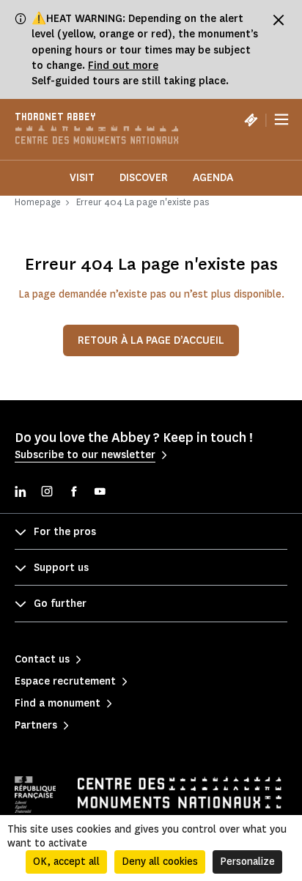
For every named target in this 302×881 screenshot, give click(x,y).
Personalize (247, 862)
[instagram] (47, 493)
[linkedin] (20, 493)
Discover (143, 178)
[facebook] (73, 493)
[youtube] (100, 493)
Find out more (123, 66)
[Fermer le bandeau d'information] (278, 20)
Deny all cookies (160, 862)
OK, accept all (66, 862)
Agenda (213, 178)
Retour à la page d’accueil (151, 340)
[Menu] (281, 119)
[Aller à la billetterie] (250, 119)
